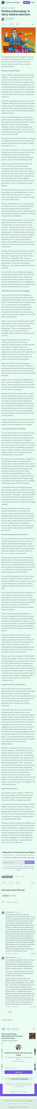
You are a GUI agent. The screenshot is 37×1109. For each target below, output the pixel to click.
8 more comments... (7, 1020)
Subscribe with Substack (19, 1079)
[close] (31, 1045)
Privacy (18, 1100)
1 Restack (22, 876)
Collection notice (29, 1100)
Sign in (33, 2)
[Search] (34, 1029)
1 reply (9, 1012)
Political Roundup (8, 8)
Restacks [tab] (13, 896)
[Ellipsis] (34, 912)
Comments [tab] (6, 896)
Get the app (26, 1104)
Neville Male (9, 912)
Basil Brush (8, 957)
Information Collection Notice (24, 1085)
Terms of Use (28, 1083)
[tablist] (9, 895)
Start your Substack (15, 1104)
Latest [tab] (8, 1029)
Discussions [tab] (15, 1029)
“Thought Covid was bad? (9, 1040)
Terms (22, 1100)
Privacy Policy (19, 1086)
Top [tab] (4, 1029)
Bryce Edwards (10, 18)
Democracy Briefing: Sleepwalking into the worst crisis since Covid (11, 1036)
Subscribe (26, 2)
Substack (11, 1107)
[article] (18, 1039)
